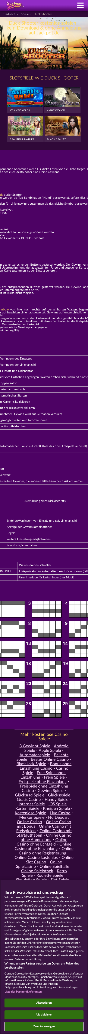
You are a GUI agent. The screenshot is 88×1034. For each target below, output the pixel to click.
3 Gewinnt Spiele (34, 746)
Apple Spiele (50, 751)
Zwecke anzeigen (44, 1026)
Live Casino (60, 813)
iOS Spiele (57, 804)
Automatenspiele (34, 755)
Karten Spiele (27, 809)
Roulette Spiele (50, 876)
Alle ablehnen (44, 1014)
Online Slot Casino (49, 860)
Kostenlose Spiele (30, 813)
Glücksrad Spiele (29, 795)
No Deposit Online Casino (43, 820)
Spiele (25, 14)
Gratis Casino (29, 800)
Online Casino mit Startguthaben (44, 833)
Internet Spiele (32, 804)
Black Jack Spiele (31, 764)
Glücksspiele (59, 795)
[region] (44, 957)
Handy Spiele (56, 800)
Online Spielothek (37, 871)
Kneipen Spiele (56, 809)
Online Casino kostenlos (36, 858)
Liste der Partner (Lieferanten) (23, 991)
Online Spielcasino (39, 864)
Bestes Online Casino (50, 760)
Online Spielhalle (54, 867)
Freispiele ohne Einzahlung (43, 782)
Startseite (9, 14)
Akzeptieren (43, 1002)
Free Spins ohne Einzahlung (43, 775)
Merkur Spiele (31, 818)
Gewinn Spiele (50, 791)
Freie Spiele (54, 777)
